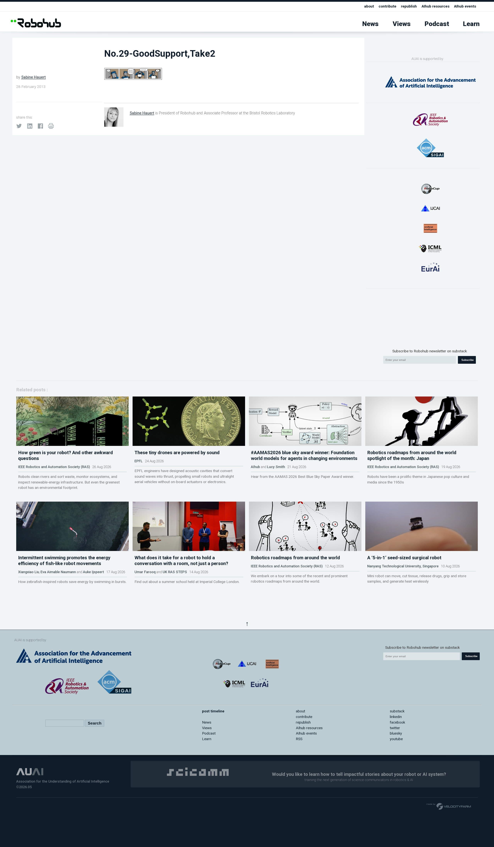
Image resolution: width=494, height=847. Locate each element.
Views (402, 24)
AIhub (255, 467)
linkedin (396, 717)
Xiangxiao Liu (28, 572)
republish (409, 6)
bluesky (396, 733)
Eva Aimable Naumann (58, 572)
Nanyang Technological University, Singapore (403, 566)
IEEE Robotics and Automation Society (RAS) (54, 467)
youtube (396, 739)
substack (397, 711)
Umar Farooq (145, 572)
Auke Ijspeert (93, 572)
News (370, 24)
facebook (397, 722)
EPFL (138, 461)
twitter (395, 728)
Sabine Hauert (33, 77)
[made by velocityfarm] (449, 806)
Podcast (437, 24)
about (369, 6)
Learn (471, 24)
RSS (299, 739)
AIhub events (465, 6)
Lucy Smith (276, 467)
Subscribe (467, 360)
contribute (387, 6)
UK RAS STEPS (175, 572)
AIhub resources (435, 6)
